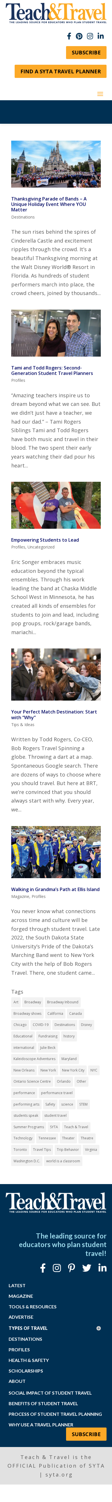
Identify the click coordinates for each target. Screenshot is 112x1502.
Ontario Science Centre (32, 1081)
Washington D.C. (26, 1161)
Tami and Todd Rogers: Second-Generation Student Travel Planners (52, 370)
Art (15, 1002)
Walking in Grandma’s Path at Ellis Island (55, 889)
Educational (22, 1036)
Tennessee (47, 1138)
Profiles (18, 380)
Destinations (23, 217)
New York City (73, 1070)
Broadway (32, 1002)
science (67, 1104)
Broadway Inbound (62, 1002)
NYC (93, 1070)
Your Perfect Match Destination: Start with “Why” (54, 714)
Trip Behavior (68, 1149)
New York (48, 1070)
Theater (68, 1138)
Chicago (20, 1024)
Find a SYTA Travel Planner (60, 71)
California (55, 1013)
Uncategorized (41, 547)
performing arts (26, 1104)
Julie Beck (47, 1047)
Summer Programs (28, 1126)
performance (24, 1092)
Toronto (20, 1149)
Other (81, 1081)
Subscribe (86, 52)
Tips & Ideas (22, 724)
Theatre (87, 1138)
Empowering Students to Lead (45, 540)
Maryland (69, 1058)
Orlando (64, 1081)
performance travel (57, 1092)
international (23, 1047)
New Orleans (23, 1070)
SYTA (54, 1126)
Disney (86, 1024)
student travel (55, 1115)
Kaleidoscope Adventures (34, 1058)
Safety (50, 1104)
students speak (25, 1115)
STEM (83, 1104)
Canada (75, 1013)
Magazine (20, 896)
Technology (22, 1138)
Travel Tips (42, 1149)
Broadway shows (27, 1013)
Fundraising (47, 1036)
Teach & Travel (76, 1126)
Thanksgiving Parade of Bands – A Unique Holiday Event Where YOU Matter (49, 204)
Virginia (91, 1149)
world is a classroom (63, 1161)
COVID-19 (41, 1024)
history (69, 1036)
